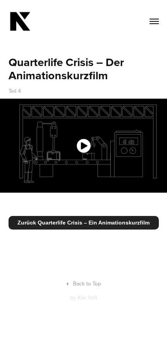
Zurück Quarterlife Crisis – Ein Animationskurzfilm (83, 222)
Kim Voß (87, 297)
